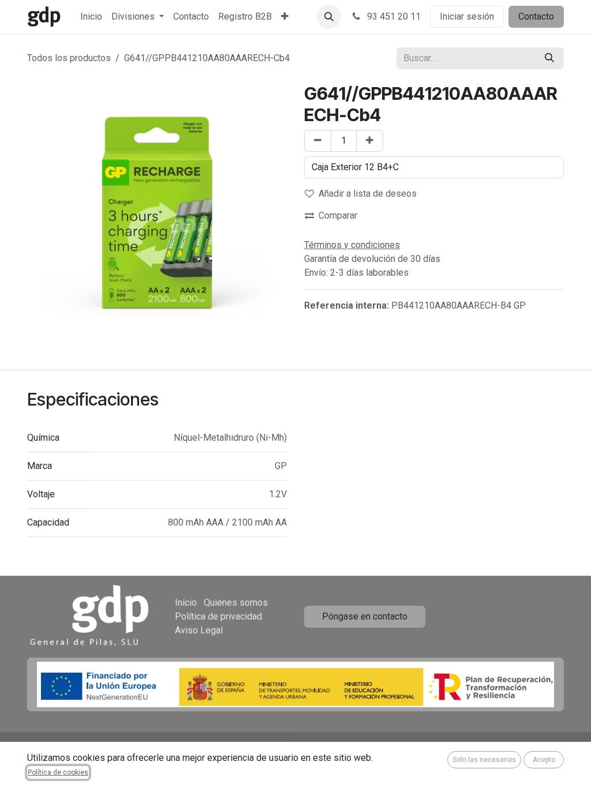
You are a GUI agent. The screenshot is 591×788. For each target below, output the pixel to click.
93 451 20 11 (393, 16)
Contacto (536, 16)
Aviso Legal (199, 630)
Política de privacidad (218, 616)
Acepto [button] (544, 760)
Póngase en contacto (364, 616)
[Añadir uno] (369, 141)
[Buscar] (549, 58)
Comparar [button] (338, 215)
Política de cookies (58, 772)
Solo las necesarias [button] (484, 760)
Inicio (186, 602)
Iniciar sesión (467, 16)
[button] (329, 17)
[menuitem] (91, 16)
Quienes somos (236, 602)
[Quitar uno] (317, 141)
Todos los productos (69, 57)
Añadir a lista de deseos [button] (368, 193)
